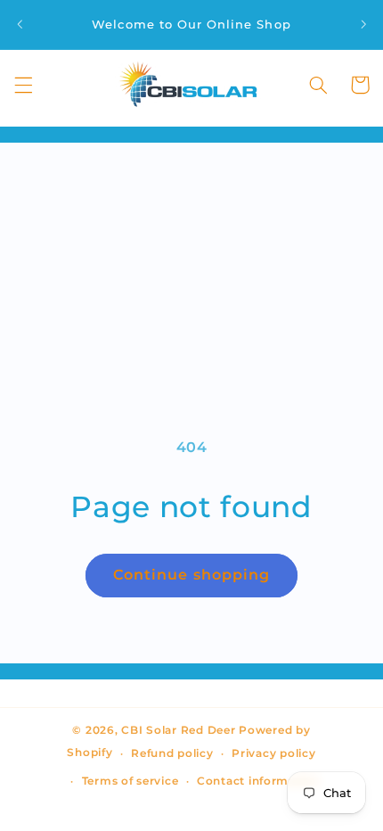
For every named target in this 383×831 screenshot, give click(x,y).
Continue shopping (191, 574)
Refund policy (172, 753)
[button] (23, 84)
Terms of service (130, 781)
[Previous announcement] (19, 24)
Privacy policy (273, 753)
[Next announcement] (363, 24)
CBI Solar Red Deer (178, 730)
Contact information (258, 781)
